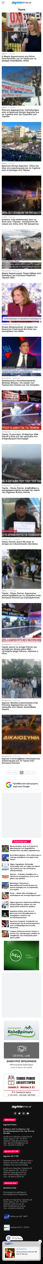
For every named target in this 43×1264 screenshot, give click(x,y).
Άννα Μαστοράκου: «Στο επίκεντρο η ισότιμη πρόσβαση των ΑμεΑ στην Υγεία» (25, 857)
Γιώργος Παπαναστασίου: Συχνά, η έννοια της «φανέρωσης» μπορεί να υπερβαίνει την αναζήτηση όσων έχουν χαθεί (25, 934)
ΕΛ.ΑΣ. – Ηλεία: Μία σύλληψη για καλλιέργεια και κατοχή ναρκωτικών (25, 894)
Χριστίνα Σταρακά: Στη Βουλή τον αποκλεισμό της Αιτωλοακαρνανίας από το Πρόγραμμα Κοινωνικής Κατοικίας (25, 924)
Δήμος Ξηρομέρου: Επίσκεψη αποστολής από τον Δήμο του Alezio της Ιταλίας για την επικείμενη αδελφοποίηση (25, 867)
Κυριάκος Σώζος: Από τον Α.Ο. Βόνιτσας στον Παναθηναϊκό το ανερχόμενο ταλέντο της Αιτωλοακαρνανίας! (23, 914)
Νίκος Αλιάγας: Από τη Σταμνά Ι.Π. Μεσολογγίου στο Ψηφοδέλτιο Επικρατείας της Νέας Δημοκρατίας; (25, 848)
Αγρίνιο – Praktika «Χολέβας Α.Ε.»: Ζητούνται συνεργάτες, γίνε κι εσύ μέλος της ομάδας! (24, 876)
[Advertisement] (21, 815)
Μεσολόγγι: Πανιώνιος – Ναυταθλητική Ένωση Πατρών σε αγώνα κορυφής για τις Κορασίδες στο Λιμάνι (24, 886)
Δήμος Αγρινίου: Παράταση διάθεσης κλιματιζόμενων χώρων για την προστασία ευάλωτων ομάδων (25, 904)
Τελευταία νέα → (21, 841)
